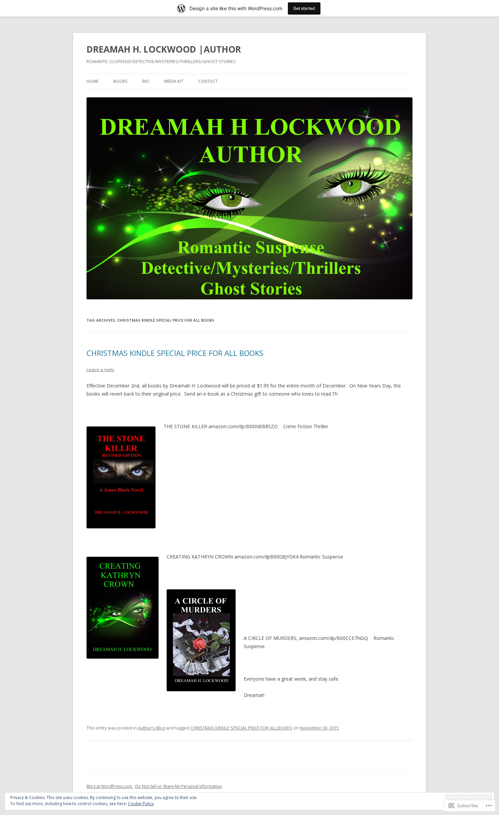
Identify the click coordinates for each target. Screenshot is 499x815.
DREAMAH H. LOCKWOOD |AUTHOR (164, 49)
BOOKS (120, 81)
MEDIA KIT (173, 81)
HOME (92, 81)
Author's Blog (151, 728)
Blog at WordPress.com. (110, 786)
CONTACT (208, 81)
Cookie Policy (141, 804)
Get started (304, 8)
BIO (145, 81)
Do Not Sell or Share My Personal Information (178, 786)
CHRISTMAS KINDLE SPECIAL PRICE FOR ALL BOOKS (175, 353)
